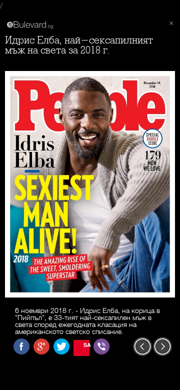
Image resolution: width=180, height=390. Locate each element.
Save (87, 344)
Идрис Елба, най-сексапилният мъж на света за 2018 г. (79, 45)
